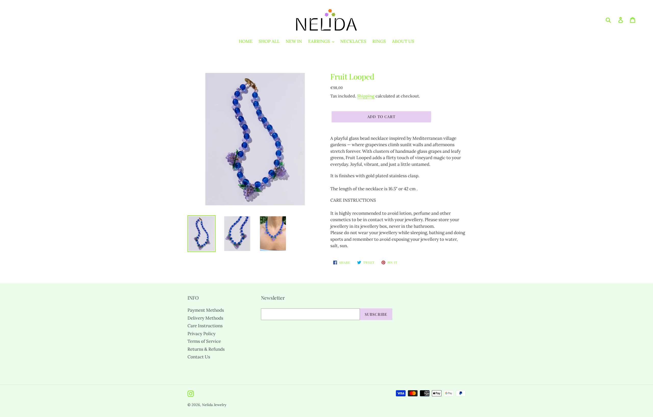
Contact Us (198, 357)
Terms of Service (204, 341)
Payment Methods (205, 310)
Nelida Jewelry (214, 404)
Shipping (365, 95)
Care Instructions (205, 325)
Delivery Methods (205, 318)
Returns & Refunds (206, 349)
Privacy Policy (201, 333)
